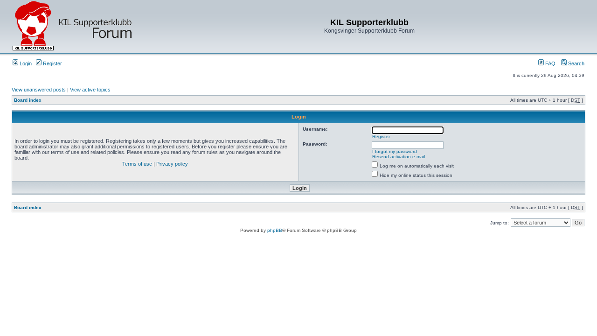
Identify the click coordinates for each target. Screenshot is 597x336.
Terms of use (137, 164)
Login (25, 63)
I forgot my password (394, 151)
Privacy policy (172, 164)
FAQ (549, 63)
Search (575, 63)
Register (52, 63)
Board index (28, 100)
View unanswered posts (39, 89)
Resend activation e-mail (398, 156)
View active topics (90, 89)
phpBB (274, 230)
